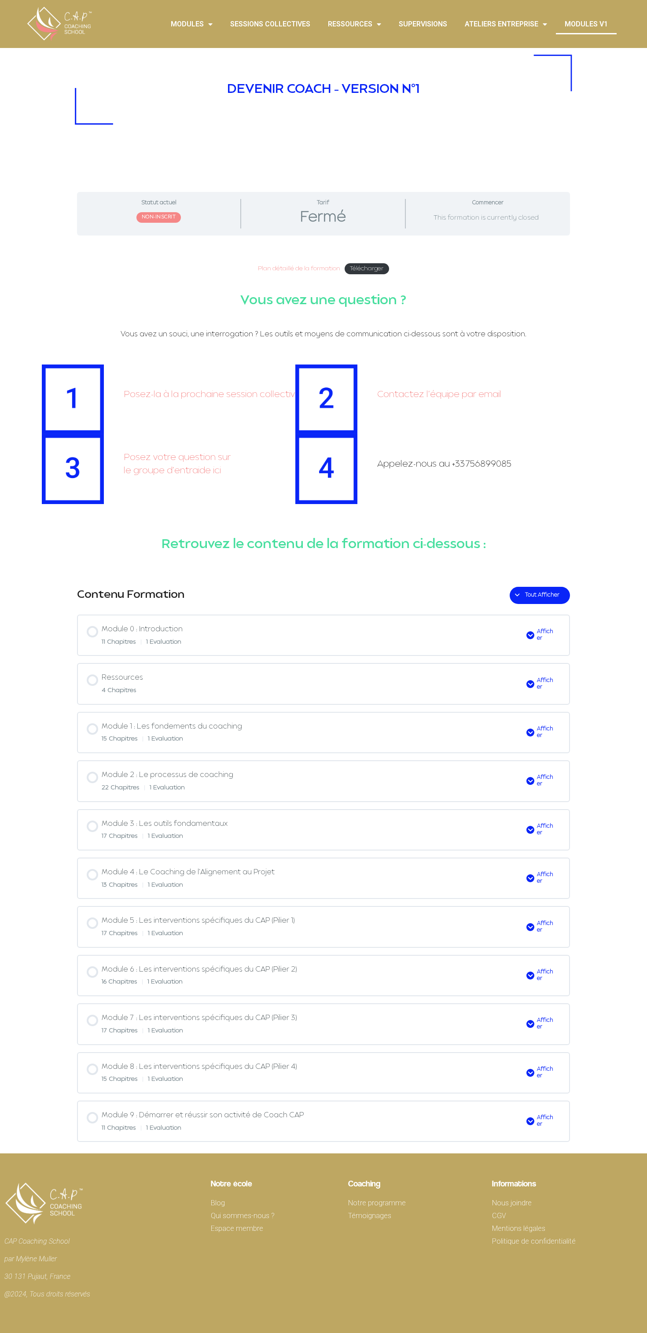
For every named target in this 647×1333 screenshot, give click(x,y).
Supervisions (423, 24)
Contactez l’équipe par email (439, 394)
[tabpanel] (323, 408)
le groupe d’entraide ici (172, 471)
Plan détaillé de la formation (299, 269)
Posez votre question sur (177, 457)
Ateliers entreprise (501, 24)
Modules (187, 24)
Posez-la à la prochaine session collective (212, 394)
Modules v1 (586, 24)
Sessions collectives (270, 24)
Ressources (350, 24)
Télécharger (366, 269)
